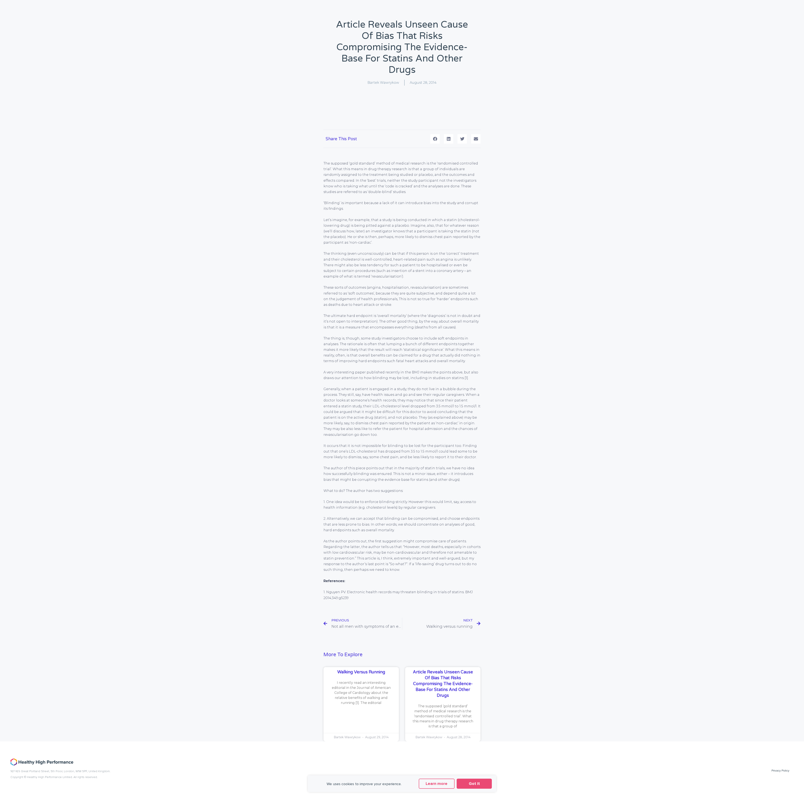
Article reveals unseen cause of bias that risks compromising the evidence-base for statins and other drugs (443, 684)
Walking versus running (361, 672)
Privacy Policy (780, 770)
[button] (435, 139)
